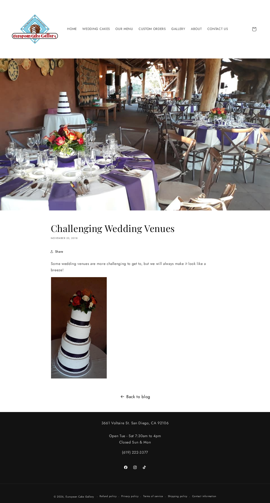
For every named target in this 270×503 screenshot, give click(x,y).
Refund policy (108, 496)
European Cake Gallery (80, 497)
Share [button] (59, 251)
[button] (96, 29)
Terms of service (153, 496)
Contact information (204, 496)
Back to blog (138, 397)
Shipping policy (178, 496)
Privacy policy (130, 496)
